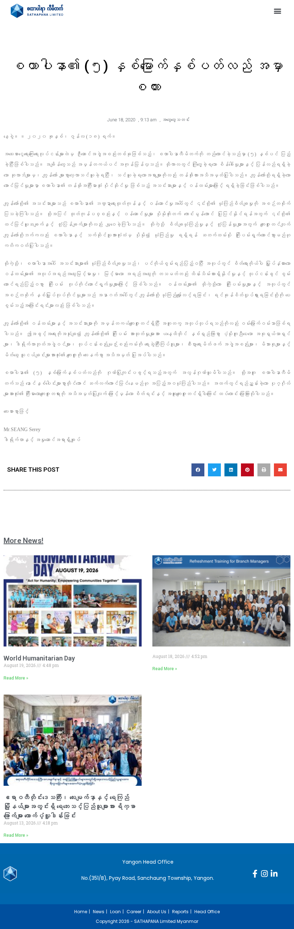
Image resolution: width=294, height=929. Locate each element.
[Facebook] (255, 874)
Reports (180, 912)
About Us (156, 912)
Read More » (16, 678)
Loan (115, 912)
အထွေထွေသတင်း (176, 119)
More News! (23, 540)
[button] (277, 11)
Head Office (207, 912)
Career (134, 912)
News (98, 912)
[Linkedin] (274, 874)
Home (80, 912)
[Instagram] (265, 874)
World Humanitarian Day (39, 658)
